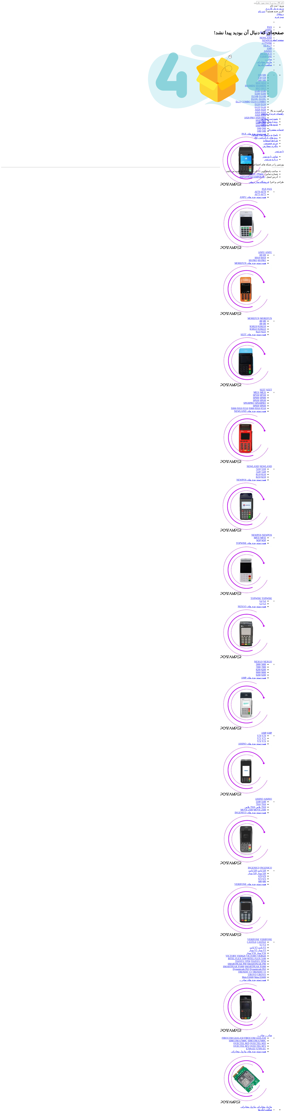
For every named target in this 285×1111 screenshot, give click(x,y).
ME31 (256, 392)
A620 (257, 109)
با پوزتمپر (279, 151)
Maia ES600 (248, 977)
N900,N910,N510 (239, 408)
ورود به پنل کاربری (274, 8)
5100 (263, 801)
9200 (263, 675)
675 (264, 878)
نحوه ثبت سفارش (269, 119)
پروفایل (280, 14)
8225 (263, 331)
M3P (258, 540)
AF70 (257, 191)
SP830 (256, 405)
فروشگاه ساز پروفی (259, 182)
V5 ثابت (262, 947)
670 (264, 876)
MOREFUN (253, 318)
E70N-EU (251, 1048)
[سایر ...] (246, 1032)
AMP (263, 733)
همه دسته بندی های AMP (253, 678)
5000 (263, 664)
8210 (263, 477)
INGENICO (254, 867)
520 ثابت (262, 870)
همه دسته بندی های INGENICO (250, 812)
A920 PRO (249, 117)
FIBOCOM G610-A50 (233, 1038)
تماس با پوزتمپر (270, 156)
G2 (260, 601)
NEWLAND (266, 37)
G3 (260, 603)
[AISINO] (246, 796)
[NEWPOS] (246, 532)
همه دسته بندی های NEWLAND (250, 411)
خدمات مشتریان (276, 129)
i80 (260, 321)
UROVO (252, 974)
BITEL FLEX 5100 (237, 958)
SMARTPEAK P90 (237, 964)
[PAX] (246, 186)
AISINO (259, 799)
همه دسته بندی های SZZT (253, 334)
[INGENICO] (246, 865)
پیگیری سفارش (270, 146)
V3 (260, 944)
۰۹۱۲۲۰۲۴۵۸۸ (256, 174)
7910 (263, 804)
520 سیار (261, 873)
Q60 (259, 128)
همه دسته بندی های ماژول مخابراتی (248, 1051)
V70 (259, 735)
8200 (263, 669)
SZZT (263, 389)
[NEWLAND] (246, 463)
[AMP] (246, 730)
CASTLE (251, 942)
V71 (259, 738)
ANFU (261, 252)
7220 (263, 471)
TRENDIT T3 (245, 972)
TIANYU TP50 (242, 961)
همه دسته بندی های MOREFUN (250, 263)
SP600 (256, 397)
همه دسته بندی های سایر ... (252, 980)
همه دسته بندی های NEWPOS (251, 480)
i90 (260, 323)
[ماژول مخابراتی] (246, 1104)
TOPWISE (256, 598)
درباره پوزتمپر (271, 159)
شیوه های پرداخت (269, 124)
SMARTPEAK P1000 (233, 966)
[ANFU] (246, 249)
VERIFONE (253, 939)
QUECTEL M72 (241, 1046)
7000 (263, 667)
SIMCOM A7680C (238, 1040)
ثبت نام (261, 11)
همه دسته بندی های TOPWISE (251, 543)
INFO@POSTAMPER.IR (252, 177)
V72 (259, 741)
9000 (263, 672)
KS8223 (254, 329)
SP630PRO (248, 403)
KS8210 (254, 326)
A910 (257, 112)
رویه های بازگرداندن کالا (266, 137)
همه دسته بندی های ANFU (253, 197)
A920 (257, 115)
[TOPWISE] (246, 595)
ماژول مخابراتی (264, 1107)
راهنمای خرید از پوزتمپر (272, 113)
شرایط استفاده (270, 140)
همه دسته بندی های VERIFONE (250, 884)
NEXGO (258, 661)
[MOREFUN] (246, 315)
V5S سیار (261, 953)
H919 (257, 257)
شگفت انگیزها (265, 1109)
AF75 (257, 194)
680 (264, 881)
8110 (263, 474)
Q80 (259, 131)
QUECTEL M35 (241, 1043)
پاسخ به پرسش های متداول (264, 135)
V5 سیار (262, 950)
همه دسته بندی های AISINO (252, 743)
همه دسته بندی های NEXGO (252, 606)
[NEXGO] (246, 659)
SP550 (256, 395)
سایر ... (268, 1035)
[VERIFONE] (246, 936)
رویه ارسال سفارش (268, 121)
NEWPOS (267, 40)
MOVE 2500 (246, 809)
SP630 (256, 400)
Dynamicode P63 (241, 969)
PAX (269, 27)
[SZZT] (246, 387)
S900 (258, 125)
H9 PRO (253, 260)
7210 (263, 469)
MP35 (257, 537)
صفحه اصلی (278, 40)
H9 (260, 255)
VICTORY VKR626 (236, 956)
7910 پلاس (261, 807)
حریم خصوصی (270, 143)
